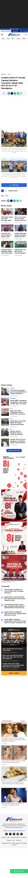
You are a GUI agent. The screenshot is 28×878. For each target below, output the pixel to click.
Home (3, 38)
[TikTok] (14, 834)
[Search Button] (25, 34)
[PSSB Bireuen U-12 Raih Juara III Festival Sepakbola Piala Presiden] (21, 244)
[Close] (26, 871)
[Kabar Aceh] (14, 35)
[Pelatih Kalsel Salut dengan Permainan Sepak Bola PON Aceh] (21, 228)
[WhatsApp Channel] (21, 834)
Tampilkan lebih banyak (14, 450)
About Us (18, 840)
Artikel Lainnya (14, 673)
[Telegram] (15, 93)
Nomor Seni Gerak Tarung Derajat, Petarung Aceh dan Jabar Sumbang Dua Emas (21, 218)
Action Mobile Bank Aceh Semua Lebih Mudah (12, 649)
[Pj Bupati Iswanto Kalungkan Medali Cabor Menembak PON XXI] (7, 244)
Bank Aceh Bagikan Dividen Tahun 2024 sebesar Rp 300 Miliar (13, 641)
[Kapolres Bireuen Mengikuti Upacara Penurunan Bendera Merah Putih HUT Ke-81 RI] (5, 432)
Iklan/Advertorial (15, 837)
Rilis (11, 429)
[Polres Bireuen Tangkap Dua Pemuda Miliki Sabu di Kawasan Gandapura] (5, 391)
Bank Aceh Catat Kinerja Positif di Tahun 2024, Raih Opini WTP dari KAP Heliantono (12, 657)
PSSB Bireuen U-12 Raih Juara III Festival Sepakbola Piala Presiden (20, 251)
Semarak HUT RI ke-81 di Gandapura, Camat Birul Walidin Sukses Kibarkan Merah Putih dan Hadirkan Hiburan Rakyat (18, 441)
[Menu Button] (2, 34)
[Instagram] (6, 834)
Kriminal (12, 388)
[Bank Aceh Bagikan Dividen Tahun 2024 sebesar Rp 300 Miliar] (14, 639)
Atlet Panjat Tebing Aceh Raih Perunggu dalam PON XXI (7, 218)
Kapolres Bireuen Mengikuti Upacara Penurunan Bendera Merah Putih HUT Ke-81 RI (18, 432)
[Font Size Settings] (3, 93)
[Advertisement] (14, 14)
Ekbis (13, 38)
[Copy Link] (21, 93)
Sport (6, 196)
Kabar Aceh (11, 582)
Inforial (23, 38)
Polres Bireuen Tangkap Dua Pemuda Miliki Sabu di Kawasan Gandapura (18, 392)
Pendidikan (13, 398)
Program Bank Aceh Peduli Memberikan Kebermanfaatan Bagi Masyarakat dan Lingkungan (13, 665)
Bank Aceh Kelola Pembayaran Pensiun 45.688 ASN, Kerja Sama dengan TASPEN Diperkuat (18, 412)
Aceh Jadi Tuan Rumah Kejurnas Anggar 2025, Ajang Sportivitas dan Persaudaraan (6, 235)
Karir (13, 840)
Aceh (8, 38)
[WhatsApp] (18, 93)
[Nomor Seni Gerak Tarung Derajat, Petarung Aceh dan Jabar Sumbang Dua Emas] (21, 211)
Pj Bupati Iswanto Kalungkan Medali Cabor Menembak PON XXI (6, 251)
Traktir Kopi (15, 185)
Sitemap (9, 840)
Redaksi (4, 837)
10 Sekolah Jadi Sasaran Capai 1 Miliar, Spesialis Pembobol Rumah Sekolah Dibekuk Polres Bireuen (14, 606)
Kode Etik (23, 837)
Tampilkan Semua (13, 191)
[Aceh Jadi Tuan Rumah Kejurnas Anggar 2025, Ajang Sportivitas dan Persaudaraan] (7, 228)
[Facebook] (9, 93)
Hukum (18, 38)
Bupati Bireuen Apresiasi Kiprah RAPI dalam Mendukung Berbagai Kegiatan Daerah (18, 422)
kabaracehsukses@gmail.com (17, 831)
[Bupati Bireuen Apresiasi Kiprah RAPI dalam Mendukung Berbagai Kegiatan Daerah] (5, 422)
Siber (8, 837)
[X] (12, 93)
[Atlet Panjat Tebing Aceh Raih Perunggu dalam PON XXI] (7, 211)
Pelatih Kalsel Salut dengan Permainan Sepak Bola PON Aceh (20, 235)
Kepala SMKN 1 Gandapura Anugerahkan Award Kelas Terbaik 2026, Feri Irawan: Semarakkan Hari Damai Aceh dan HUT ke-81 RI (18, 402)
